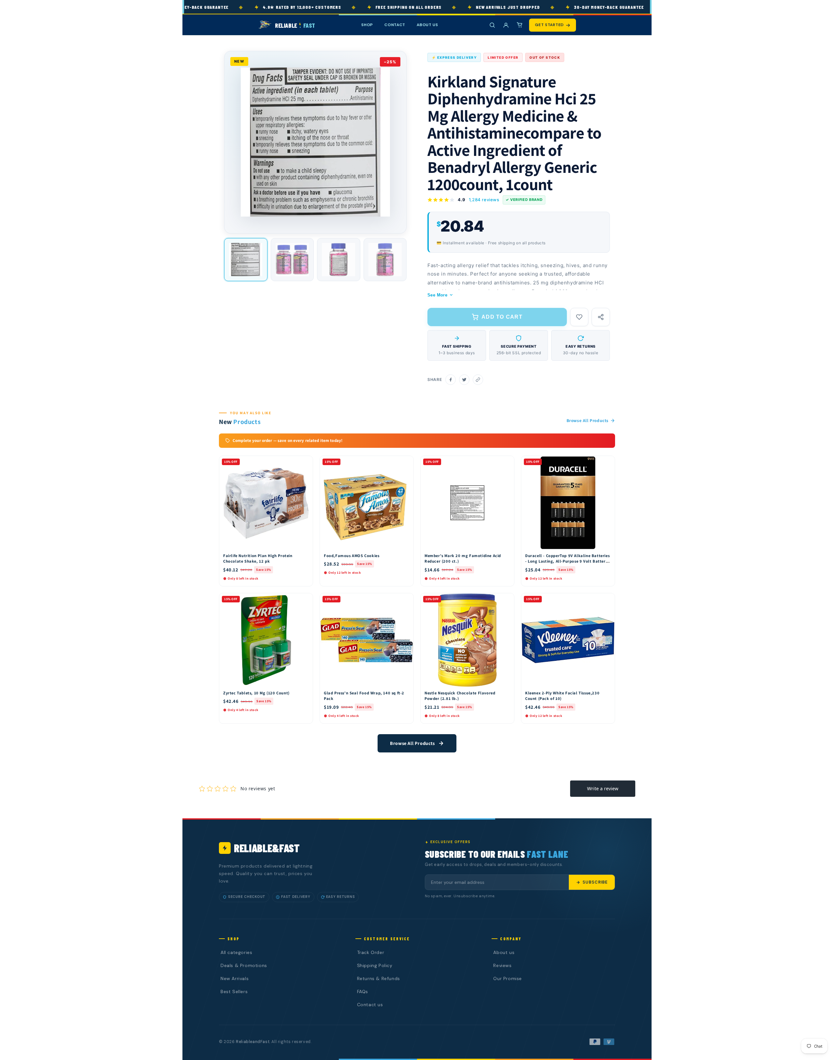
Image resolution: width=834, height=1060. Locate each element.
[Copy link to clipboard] (478, 379)
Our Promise (507, 978)
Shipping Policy (375, 965)
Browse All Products (588, 420)
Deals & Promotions (244, 965)
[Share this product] (601, 317)
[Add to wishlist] (579, 317)
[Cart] (519, 25)
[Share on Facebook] (450, 379)
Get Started (549, 24)
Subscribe (595, 882)
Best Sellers (234, 991)
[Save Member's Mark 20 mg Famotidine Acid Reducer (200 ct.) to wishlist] (506, 462)
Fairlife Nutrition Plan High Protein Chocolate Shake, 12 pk (258, 558)
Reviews (502, 965)
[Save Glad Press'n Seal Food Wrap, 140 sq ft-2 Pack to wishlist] (405, 600)
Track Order (370, 952)
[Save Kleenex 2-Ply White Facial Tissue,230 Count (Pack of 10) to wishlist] (607, 600)
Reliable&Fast (267, 848)
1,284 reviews (484, 199)
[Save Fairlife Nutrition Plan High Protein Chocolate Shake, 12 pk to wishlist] (305, 462)
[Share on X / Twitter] (464, 379)
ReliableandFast (252, 1041)
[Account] (506, 25)
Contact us (370, 1004)
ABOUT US (427, 24)
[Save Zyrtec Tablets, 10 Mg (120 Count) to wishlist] (305, 600)
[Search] (492, 25)
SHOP (367, 24)
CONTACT (394, 24)
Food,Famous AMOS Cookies (351, 555)
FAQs (362, 991)
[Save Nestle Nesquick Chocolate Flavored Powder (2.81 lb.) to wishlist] (506, 600)
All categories (236, 952)
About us (503, 952)
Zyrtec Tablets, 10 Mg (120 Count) (256, 693)
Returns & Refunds (378, 978)
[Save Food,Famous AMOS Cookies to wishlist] (405, 462)
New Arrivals (235, 978)
